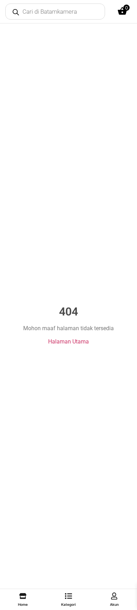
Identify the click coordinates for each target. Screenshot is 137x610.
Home (23, 604)
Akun (114, 604)
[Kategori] (68, 596)
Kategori (68, 604)
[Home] (22, 596)
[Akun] (114, 596)
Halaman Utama (68, 341)
